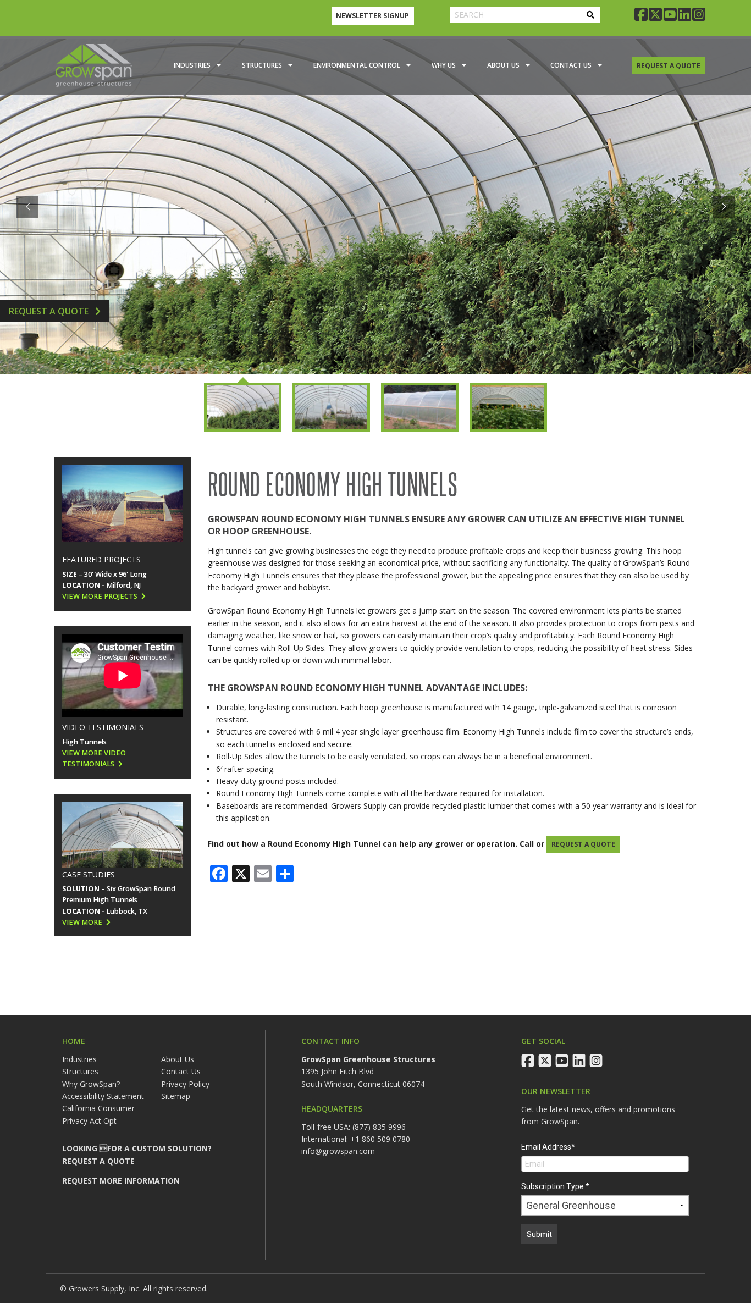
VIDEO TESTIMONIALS (102, 727)
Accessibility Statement (103, 1096)
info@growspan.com (338, 1151)
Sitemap (175, 1096)
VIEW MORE (82, 922)
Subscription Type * (555, 1186)
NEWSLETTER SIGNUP (372, 15)
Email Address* (548, 1146)
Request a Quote (583, 844)
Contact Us (571, 65)
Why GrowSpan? (91, 1084)
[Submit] (590, 15)
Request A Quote (50, 311)
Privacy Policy (185, 1084)
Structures (262, 65)
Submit (539, 1234)
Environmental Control (356, 65)
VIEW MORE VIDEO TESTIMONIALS (94, 758)
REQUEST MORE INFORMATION (121, 1180)
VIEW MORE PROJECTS (99, 596)
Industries (192, 65)
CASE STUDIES (88, 874)
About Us (503, 65)
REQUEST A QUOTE (668, 65)
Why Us (444, 65)
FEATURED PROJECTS (101, 559)
